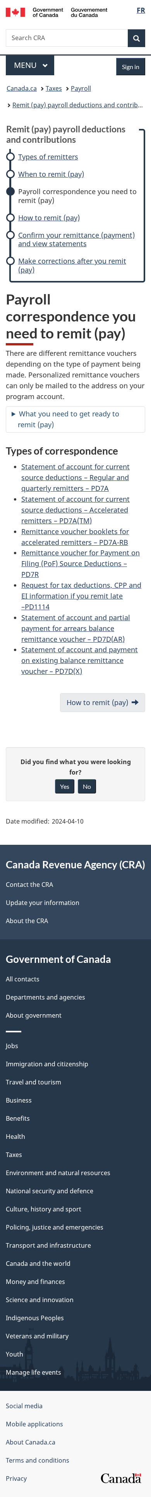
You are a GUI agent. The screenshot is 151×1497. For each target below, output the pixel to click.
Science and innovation (40, 1300)
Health (15, 1136)
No (87, 786)
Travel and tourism (33, 1082)
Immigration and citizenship (47, 1064)
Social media (24, 1406)
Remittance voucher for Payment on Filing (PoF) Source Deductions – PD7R (80, 563)
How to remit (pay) (49, 217)
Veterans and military (37, 1336)
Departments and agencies (45, 997)
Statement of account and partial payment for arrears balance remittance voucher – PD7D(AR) (75, 628)
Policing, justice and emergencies (54, 1227)
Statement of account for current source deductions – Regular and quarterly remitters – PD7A (75, 477)
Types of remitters (48, 156)
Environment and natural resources (58, 1173)
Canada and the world (38, 1263)
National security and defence (49, 1191)
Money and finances (35, 1281)
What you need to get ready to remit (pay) (68, 419)
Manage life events (33, 1372)
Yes (64, 786)
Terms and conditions (37, 1460)
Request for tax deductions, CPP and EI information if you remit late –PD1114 (81, 595)
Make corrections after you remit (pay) (72, 265)
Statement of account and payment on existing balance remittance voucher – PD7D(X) (79, 660)
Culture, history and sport (43, 1209)
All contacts (22, 979)
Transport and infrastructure (48, 1245)
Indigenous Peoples (35, 1318)
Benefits (18, 1118)
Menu (26, 65)
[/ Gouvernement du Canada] (57, 11)
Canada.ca (22, 88)
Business (19, 1100)
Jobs (12, 1046)
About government (34, 1015)
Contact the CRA (29, 884)
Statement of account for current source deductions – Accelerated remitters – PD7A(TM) (75, 509)
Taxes (54, 88)
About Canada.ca (30, 1442)
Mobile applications (34, 1424)
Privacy (16, 1478)
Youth (14, 1354)
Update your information (42, 902)
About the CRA (27, 921)
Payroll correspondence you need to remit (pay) (77, 196)
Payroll (81, 88)
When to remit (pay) (51, 174)
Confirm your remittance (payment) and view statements (76, 239)
